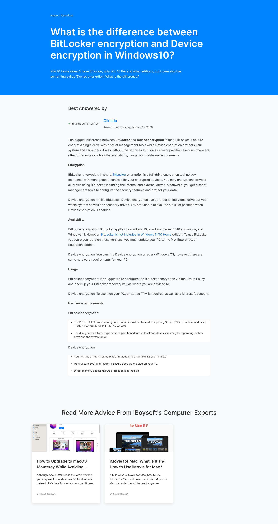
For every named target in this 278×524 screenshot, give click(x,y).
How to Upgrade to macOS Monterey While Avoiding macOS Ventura (62, 467)
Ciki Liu (110, 120)
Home (54, 15)
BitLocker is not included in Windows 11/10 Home (136, 234)
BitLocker (119, 174)
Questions (67, 15)
